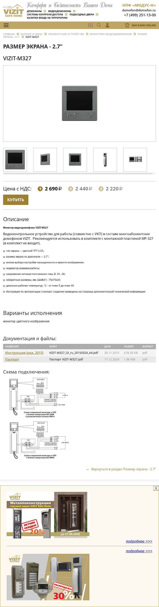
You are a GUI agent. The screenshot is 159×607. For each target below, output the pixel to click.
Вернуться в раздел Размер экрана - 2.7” (123, 469)
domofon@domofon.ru (139, 10)
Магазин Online (144, 25)
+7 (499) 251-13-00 (140, 14)
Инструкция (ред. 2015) (24, 352)
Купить (15, 199)
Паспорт (12, 359)
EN (90, 25)
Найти (147, 34)
